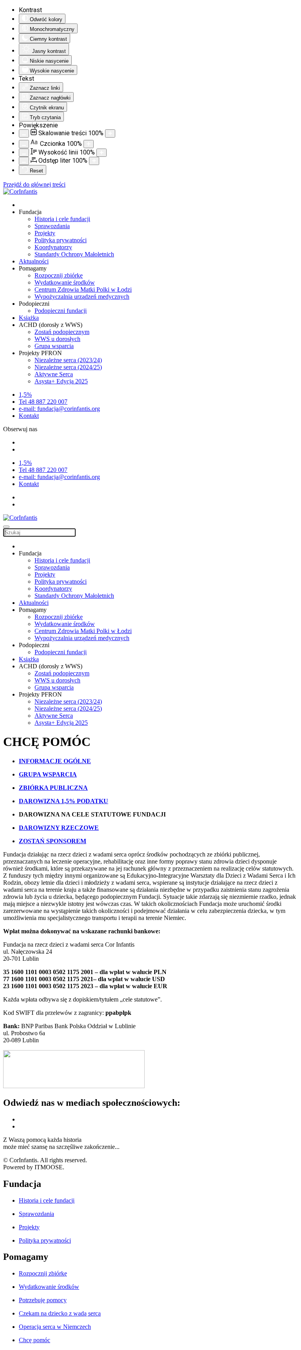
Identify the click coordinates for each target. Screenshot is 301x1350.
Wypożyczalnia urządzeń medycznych (81, 296)
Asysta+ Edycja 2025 (61, 381)
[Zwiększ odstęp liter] (94, 161)
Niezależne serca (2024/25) (68, 367)
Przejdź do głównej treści (34, 184)
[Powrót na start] (20, 191)
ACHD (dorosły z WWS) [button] (50, 324)
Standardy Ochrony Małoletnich (74, 254)
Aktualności (34, 261)
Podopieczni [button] (34, 303)
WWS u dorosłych (57, 339)
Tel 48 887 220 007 (43, 401)
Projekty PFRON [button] (40, 353)
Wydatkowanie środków (64, 282)
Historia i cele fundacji (62, 219)
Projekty (44, 233)
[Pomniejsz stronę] (24, 133)
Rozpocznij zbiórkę (58, 275)
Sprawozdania (52, 226)
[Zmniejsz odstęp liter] (24, 161)
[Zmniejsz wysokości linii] (24, 153)
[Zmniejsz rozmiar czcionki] (24, 144)
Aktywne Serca (53, 374)
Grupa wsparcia (54, 346)
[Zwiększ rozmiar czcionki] (88, 144)
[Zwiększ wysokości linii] (101, 153)
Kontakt (29, 415)
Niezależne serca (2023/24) (68, 360)
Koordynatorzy (53, 247)
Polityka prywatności (60, 240)
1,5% (25, 394)
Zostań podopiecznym (61, 331)
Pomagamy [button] (33, 268)
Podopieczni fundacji (60, 310)
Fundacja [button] (30, 212)
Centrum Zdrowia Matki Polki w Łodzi (83, 289)
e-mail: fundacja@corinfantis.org (59, 408)
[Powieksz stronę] (110, 133)
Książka (29, 317)
